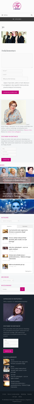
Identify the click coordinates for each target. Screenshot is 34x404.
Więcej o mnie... (28, 130)
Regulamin (28, 399)
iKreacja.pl (18, 401)
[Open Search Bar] (31, 15)
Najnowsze (25, 226)
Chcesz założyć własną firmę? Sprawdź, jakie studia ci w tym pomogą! (18, 239)
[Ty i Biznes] (17, 6)
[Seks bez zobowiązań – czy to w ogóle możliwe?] (5, 249)
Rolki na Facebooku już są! (16, 264)
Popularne (9, 226)
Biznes (12, 360)
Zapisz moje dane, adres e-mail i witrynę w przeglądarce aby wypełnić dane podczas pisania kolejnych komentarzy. (16, 85)
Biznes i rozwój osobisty (13, 394)
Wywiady (29, 394)
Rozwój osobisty (15, 381)
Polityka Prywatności (20, 399)
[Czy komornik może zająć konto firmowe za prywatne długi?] (5, 232)
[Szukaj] (22, 289)
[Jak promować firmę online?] (17, 213)
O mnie (4, 394)
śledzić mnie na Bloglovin (14, 132)
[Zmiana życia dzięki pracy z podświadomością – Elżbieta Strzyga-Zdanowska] (5, 257)
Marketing (23, 394)
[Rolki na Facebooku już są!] (5, 269)
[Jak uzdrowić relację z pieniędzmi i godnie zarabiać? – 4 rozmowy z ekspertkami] (17, 182)
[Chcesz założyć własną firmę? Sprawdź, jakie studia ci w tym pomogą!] (5, 239)
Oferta (20, 396)
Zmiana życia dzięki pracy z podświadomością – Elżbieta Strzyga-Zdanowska (20, 257)
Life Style (13, 374)
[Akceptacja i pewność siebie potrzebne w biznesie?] (17, 198)
